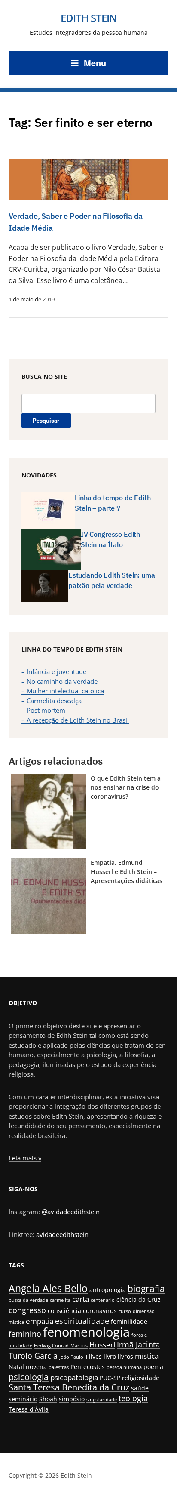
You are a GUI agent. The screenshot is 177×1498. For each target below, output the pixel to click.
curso (125, 1311)
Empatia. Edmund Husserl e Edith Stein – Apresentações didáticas (126, 871)
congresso (27, 1309)
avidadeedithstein (62, 1234)
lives (95, 1356)
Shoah (48, 1399)
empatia (39, 1321)
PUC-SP (110, 1378)
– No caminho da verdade (59, 681)
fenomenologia (86, 1332)
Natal (16, 1367)
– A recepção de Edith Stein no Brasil (75, 720)
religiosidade (140, 1378)
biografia (146, 1288)
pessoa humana (124, 1367)
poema (153, 1367)
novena (36, 1367)
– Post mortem (43, 710)
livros (125, 1356)
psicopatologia (74, 1377)
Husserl (102, 1345)
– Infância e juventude (53, 671)
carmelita (60, 1300)
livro (110, 1356)
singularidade (101, 1399)
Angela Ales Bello (48, 1288)
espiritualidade (82, 1320)
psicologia (29, 1377)
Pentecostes (87, 1367)
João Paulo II (73, 1357)
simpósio (72, 1399)
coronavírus (100, 1311)
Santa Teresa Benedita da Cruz (69, 1387)
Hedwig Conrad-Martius (61, 1346)
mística (147, 1356)
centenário (103, 1300)
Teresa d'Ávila (29, 1409)
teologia (133, 1398)
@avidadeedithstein (71, 1211)
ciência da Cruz (138, 1299)
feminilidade (129, 1321)
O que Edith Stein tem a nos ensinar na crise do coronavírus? (126, 787)
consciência (64, 1311)
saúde (140, 1388)
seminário (23, 1399)
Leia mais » (25, 1157)
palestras (59, 1367)
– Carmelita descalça (51, 700)
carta (80, 1299)
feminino (25, 1333)
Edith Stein (89, 18)
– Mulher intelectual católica (62, 690)
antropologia (107, 1290)
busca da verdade (28, 1300)
